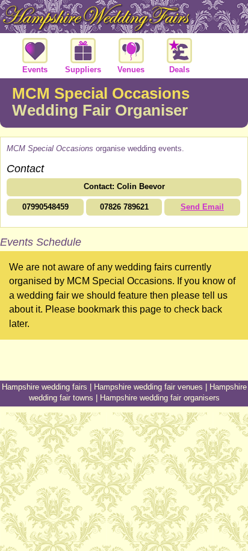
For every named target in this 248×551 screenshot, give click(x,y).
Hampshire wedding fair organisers (160, 397)
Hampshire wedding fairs (44, 386)
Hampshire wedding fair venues (148, 386)
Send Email (202, 206)
